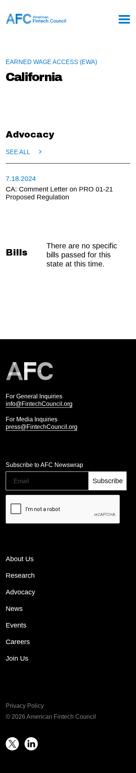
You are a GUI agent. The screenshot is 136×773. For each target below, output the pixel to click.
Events (16, 625)
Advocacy (20, 592)
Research (20, 575)
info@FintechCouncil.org (39, 404)
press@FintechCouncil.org (41, 427)
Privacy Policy (25, 706)
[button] (124, 19)
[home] (36, 18)
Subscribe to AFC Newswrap (44, 465)
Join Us (17, 658)
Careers (18, 641)
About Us (20, 559)
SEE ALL (18, 152)
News (14, 608)
